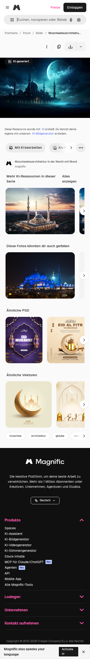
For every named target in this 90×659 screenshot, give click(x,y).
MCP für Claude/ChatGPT (28, 562)
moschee (15, 436)
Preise (55, 7)
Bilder (39, 33)
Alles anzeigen (69, 178)
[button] (45, 500)
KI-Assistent (13, 534)
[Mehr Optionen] (46, 46)
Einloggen (75, 7)
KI (43, 129)
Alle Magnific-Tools (19, 585)
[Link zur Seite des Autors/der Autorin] (9, 164)
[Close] (83, 652)
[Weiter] (71, 147)
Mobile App (13, 579)
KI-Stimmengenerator (20, 551)
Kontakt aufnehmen (22, 623)
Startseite (11, 33)
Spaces (10, 528)
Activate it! (67, 651)
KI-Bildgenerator (43, 134)
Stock (27, 33)
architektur (38, 436)
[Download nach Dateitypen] (80, 46)
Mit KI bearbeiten (28, 147)
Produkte (13, 519)
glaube (60, 436)
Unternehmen (16, 609)
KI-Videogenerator (18, 545)
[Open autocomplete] (10, 20)
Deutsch (45, 500)
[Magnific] (45, 462)
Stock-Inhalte (15, 556)
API (7, 573)
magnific (20, 166)
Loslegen (12, 596)
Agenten (14, 567)
